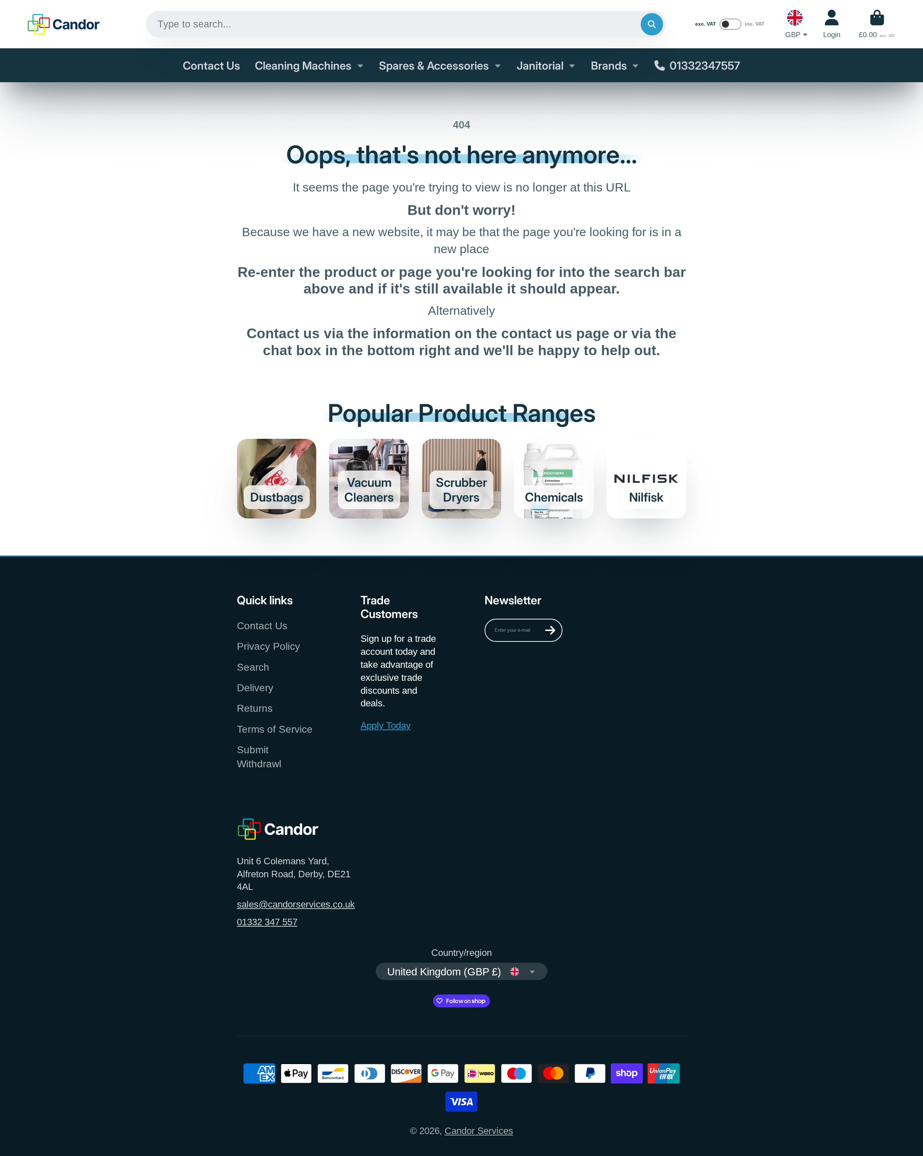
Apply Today (386, 725)
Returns (255, 708)
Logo (64, 24)
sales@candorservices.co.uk (296, 904)
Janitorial (540, 65)
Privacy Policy (268, 646)
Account (831, 24)
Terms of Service (275, 729)
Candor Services (479, 1131)
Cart (877, 24)
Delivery (255, 687)
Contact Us (211, 65)
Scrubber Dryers (462, 479)
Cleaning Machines (303, 65)
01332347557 (705, 65)
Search (253, 667)
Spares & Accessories (434, 65)
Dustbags (277, 479)
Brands (609, 65)
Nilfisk (646, 479)
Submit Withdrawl (259, 756)
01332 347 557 (267, 922)
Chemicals (554, 479)
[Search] (652, 24)
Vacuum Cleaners (369, 479)
